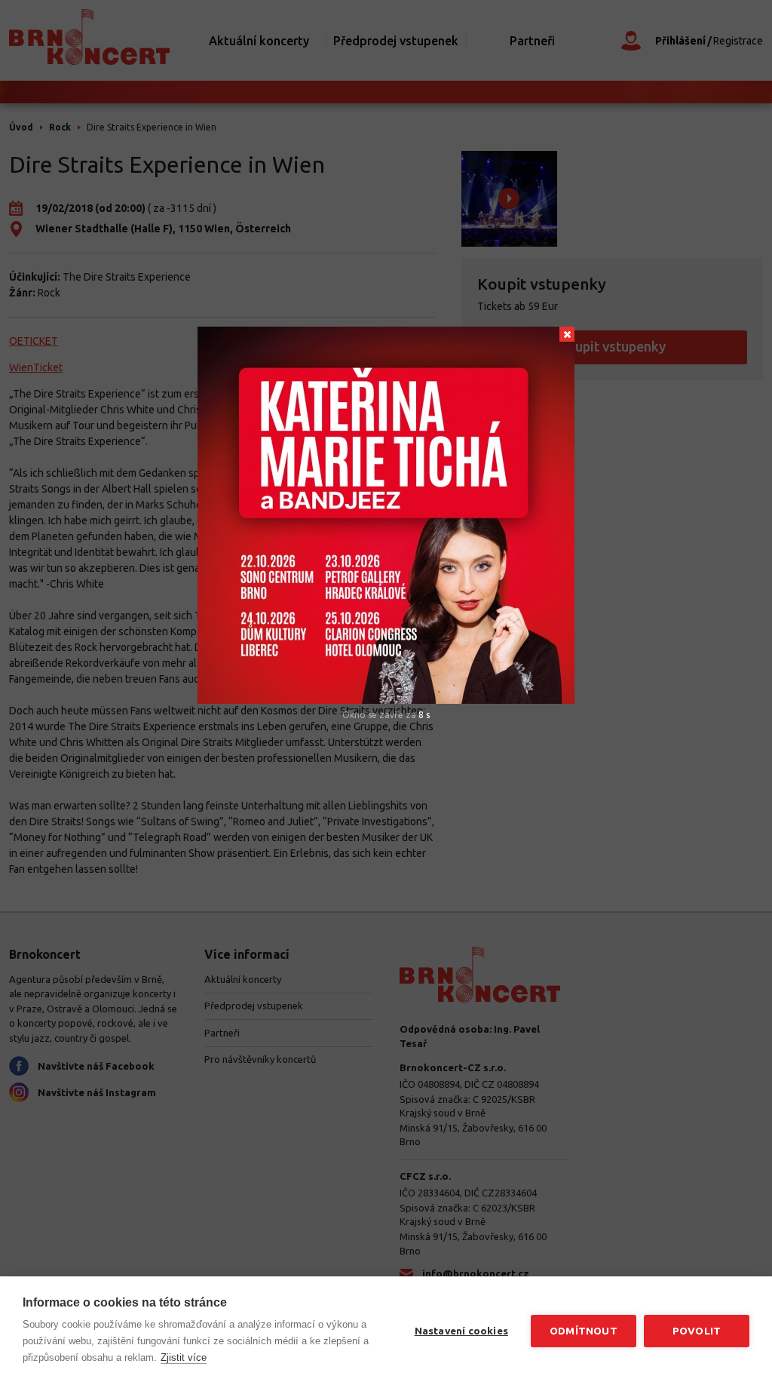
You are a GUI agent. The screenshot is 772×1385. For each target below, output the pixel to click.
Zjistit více (184, 1357)
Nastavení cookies (461, 1331)
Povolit (696, 1331)
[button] (566, 334)
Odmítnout (583, 1331)
